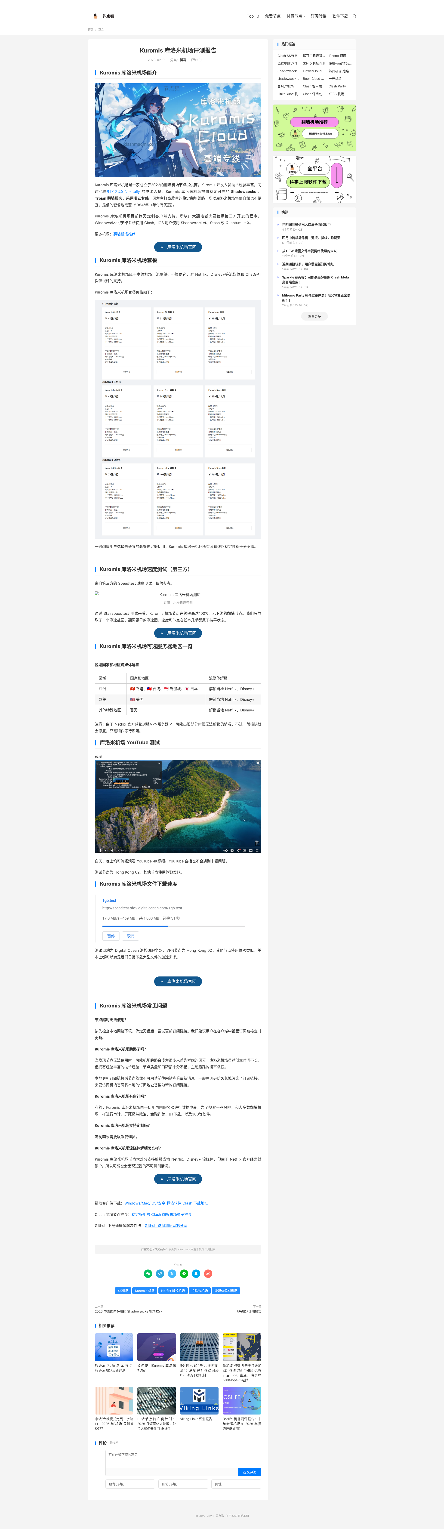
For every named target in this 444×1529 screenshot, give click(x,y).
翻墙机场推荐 (124, 234)
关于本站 (231, 1516)
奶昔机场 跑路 (339, 71)
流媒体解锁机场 (226, 1291)
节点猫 (104, 16)
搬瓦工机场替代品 (314, 56)
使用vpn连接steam (340, 63)
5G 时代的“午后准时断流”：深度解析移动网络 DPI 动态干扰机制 (199, 1370)
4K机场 (123, 1291)
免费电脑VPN (287, 63)
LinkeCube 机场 (289, 94)
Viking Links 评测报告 (196, 1419)
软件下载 (340, 16)
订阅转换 (319, 16)
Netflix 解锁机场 (173, 1291)
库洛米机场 (200, 1291)
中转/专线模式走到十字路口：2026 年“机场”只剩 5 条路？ (114, 1423)
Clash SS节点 (287, 56)
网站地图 (243, 1516)
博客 (90, 29)
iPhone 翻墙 (337, 56)
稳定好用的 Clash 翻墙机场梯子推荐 (162, 1214)
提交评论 (249, 1472)
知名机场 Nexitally (123, 191)
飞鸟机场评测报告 (248, 1311)
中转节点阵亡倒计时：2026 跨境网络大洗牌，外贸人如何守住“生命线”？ (156, 1423)
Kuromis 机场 (144, 1291)
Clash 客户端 (312, 86)
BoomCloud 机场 (314, 78)
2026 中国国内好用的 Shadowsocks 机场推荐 (128, 1311)
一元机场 (335, 78)
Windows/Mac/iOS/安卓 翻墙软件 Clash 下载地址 (166, 1203)
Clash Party (337, 86)
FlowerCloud (312, 71)
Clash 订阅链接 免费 (314, 94)
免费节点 (273, 16)
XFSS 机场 (336, 94)
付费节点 (294, 16)
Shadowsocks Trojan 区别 (289, 71)
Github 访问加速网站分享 (166, 1225)
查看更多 (314, 316)
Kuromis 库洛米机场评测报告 (178, 50)
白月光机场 (286, 86)
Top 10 (253, 16)
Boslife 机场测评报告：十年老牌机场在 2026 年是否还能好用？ (242, 1423)
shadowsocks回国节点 (289, 78)
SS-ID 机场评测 (314, 63)
